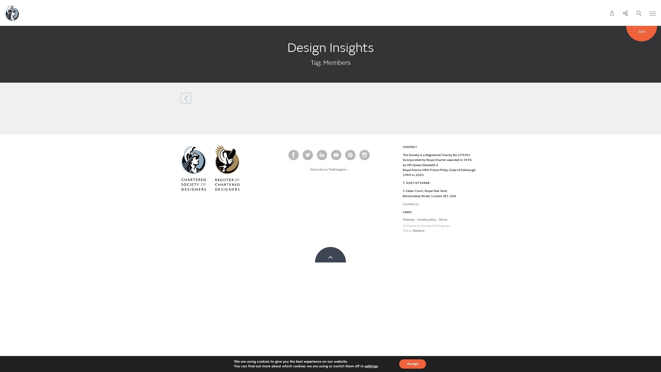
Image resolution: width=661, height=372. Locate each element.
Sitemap (408, 220)
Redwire (418, 231)
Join (642, 31)
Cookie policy (426, 220)
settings (371, 366)
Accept (412, 363)
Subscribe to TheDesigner (328, 170)
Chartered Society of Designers (12, 13)
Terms (443, 220)
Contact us (411, 204)
